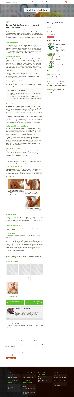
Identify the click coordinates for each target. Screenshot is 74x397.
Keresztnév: (50, 27)
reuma (8, 22)
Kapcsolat (61, 2)
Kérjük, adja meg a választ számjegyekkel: (16, 352)
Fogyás (31, 2)
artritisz (18, 31)
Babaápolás (10, 375)
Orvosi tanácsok (11, 384)
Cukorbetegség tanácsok (60, 383)
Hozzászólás (9, 327)
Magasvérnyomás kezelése (42, 381)
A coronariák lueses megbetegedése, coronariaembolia (24, 96)
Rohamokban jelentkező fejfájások (29, 392)
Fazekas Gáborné (51, 74)
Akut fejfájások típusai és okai (29, 389)
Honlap (35, 340)
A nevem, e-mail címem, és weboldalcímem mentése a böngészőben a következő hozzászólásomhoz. (25, 345)
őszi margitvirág (18, 153)
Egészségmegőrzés (12, 391)
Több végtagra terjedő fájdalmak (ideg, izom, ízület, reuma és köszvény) (25, 94)
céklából (30, 111)
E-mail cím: (50, 32)
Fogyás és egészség (58, 375)
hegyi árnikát (27, 163)
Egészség (37, 2)
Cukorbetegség (53, 2)
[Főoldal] (6, 19)
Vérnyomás (44, 2)
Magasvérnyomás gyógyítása (42, 377)
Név (7, 340)
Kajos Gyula (50, 89)
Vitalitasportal (11, 2)
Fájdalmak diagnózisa (28, 377)
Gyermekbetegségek (12, 377)
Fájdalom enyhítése (27, 375)
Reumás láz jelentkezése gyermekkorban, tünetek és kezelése (26, 98)
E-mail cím (23, 340)
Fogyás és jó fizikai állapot (60, 377)
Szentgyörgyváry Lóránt (52, 81)
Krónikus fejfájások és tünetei (28, 385)
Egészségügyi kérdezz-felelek (12, 387)
